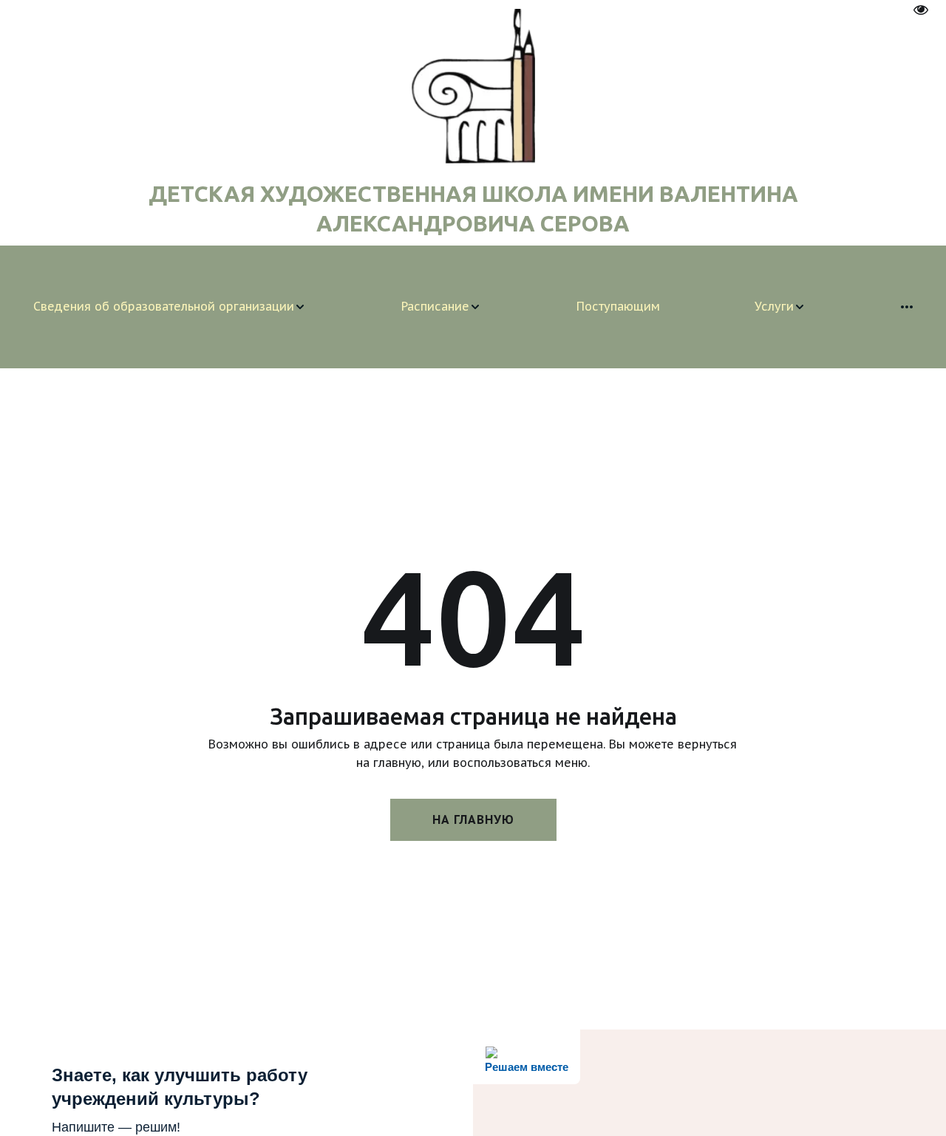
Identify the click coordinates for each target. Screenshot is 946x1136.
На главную (473, 819)
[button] (169, 307)
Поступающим (618, 306)
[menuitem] (169, 307)
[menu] (473, 307)
